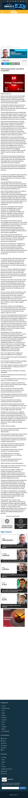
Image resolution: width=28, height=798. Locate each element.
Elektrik (4, 706)
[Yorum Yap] (18, 63)
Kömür (3, 722)
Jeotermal (4, 719)
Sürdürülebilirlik (6, 731)
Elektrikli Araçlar (6, 708)
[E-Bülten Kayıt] (26, 1)
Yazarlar (4, 766)
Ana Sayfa (4, 757)
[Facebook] (2, 63)
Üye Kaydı (4, 771)
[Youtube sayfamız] (21, 1)
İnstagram (4, 745)
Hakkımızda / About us (7, 769)
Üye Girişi (4, 773)
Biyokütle (4, 717)
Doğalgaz (4, 726)
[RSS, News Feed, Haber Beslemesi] (23, 1)
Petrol (3, 724)
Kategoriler (4, 703)
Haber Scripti (13, 794)
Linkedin (4, 743)
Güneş (3, 713)
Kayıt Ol (22, 788)
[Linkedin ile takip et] (15, 1)
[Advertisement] (14, 29)
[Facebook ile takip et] (10, 1)
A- (25, 60)
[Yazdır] (16, 63)
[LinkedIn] (8, 63)
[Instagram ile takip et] (18, 1)
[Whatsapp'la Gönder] (10, 63)
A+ (23, 60)
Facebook (4, 738)
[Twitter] (5, 63)
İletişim (3, 762)
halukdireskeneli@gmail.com (18, 56)
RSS (3, 750)
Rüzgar (3, 715)
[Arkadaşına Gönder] (13, 63)
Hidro (3, 710)
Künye (3, 759)
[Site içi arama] (8, 1)
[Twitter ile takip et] (13, 1)
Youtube (4, 747)
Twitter (4, 741)
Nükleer (4, 729)
